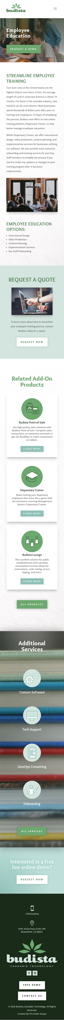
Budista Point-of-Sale (32, 422)
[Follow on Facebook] (29, 973)
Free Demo (32, 984)
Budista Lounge (32, 555)
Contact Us (32, 995)
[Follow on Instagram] (35, 973)
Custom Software (32, 692)
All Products (32, 604)
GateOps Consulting (32, 767)
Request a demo (23, 49)
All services (32, 831)
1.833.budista (32, 913)
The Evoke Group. (38, 1013)
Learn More (32, 449)
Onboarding (32, 804)
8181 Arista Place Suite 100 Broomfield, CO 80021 (31, 930)
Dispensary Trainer (32, 490)
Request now (32, 341)
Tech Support (31, 729)
